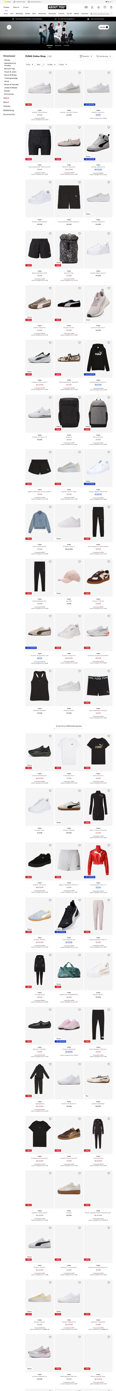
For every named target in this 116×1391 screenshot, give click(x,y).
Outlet (9, 1)
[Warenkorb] (111, 7)
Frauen (6, 7)
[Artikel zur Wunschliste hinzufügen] (50, 73)
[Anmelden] (92, 7)
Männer (16, 7)
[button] (86, 56)
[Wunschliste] (105, 7)
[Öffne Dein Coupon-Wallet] (86, 7)
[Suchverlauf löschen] (111, 14)
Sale (38, 64)
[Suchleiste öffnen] (90, 14)
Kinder (26, 7)
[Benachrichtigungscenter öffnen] (98, 7)
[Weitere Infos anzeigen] (39, 121)
